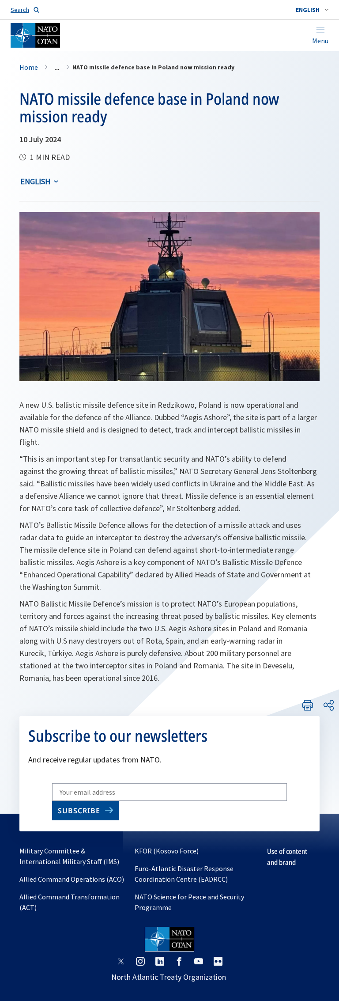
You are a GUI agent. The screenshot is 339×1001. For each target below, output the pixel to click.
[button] (312, 9)
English (35, 181)
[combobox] (312, 9)
